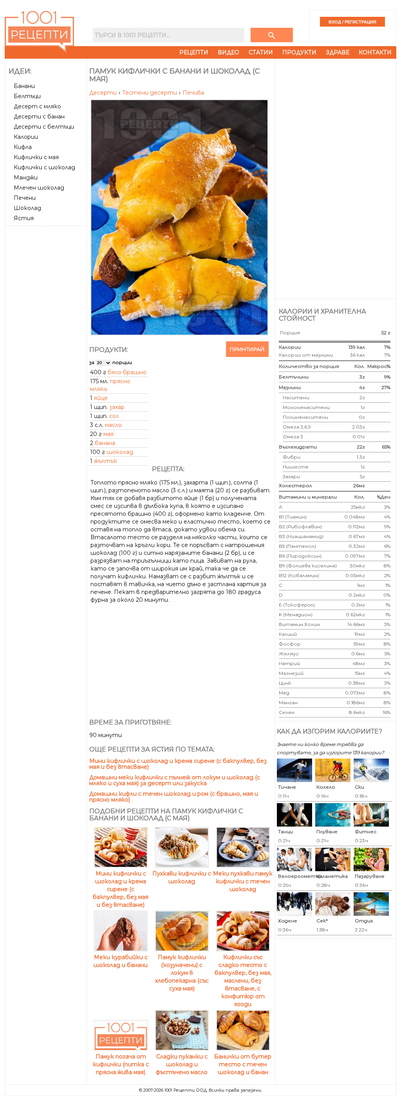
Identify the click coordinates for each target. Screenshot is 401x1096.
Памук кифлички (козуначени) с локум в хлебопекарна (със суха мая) (182, 973)
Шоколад (27, 208)
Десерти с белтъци (44, 126)
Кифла (23, 147)
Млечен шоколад (39, 187)
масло (113, 425)
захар (117, 407)
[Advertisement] (46, 346)
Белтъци (27, 96)
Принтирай (247, 349)
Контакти (375, 52)
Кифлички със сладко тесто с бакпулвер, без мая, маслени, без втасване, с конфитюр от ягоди (243, 981)
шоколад (120, 452)
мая (108, 434)
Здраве (337, 52)
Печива (193, 92)
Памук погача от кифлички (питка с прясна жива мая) (121, 1064)
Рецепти (193, 52)
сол (114, 416)
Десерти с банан (39, 116)
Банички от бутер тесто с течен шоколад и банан (242, 1064)
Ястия (24, 218)
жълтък (105, 461)
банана (105, 443)
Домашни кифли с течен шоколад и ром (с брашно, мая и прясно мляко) (173, 796)
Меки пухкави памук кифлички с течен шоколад (243, 881)
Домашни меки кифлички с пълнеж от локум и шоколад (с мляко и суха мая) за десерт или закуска (174, 780)
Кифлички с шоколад (44, 167)
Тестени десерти (150, 92)
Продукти (299, 52)
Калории (26, 136)
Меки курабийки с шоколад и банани (121, 961)
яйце (101, 398)
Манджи (26, 177)
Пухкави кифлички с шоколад (181, 877)
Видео (228, 52)
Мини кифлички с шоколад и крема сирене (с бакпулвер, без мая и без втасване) (178, 763)
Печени (25, 197)
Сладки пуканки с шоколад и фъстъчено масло (182, 1064)
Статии (261, 52)
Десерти (103, 92)
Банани (24, 86)
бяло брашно (127, 372)
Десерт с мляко (37, 106)
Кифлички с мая (36, 157)
